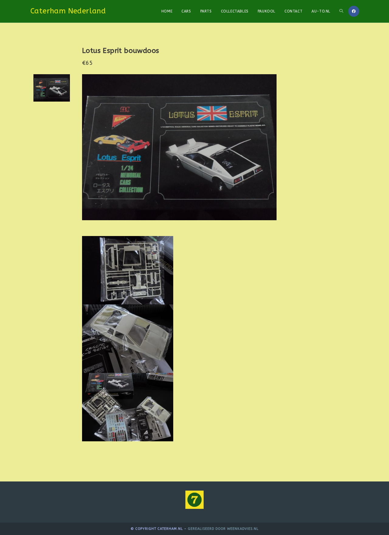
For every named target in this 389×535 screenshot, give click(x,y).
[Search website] (341, 11)
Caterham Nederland (68, 11)
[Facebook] (353, 11)
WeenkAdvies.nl (243, 529)
